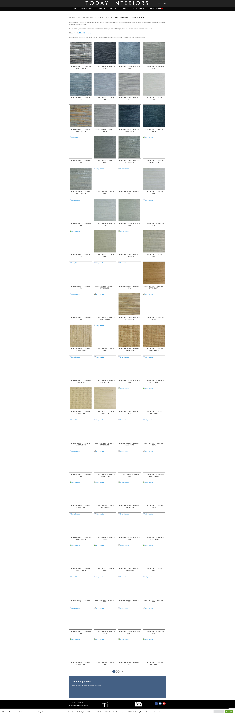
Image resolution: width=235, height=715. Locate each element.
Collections (86, 9)
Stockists (101, 9)
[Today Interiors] (117, 3)
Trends (125, 9)
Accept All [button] (229, 712)
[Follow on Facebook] (156, 703)
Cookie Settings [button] (219, 712)
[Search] (165, 3)
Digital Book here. (85, 33)
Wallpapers (83, 17)
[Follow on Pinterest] (164, 703)
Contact (113, 9)
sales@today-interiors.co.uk (79, 705)
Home (74, 9)
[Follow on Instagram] (160, 703)
